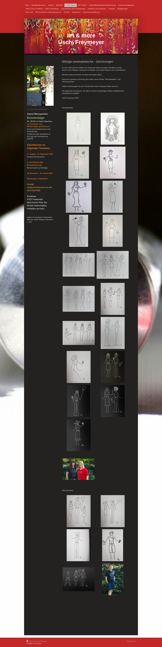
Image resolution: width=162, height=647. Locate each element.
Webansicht (131, 641)
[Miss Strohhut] (112, 163)
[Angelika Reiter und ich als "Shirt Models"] (79, 469)
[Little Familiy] (79, 511)
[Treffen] (113, 367)
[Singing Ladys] (79, 299)
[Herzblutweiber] (113, 333)
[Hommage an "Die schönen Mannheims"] (79, 333)
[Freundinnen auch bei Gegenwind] (113, 511)
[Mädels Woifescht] (113, 299)
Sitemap (43, 641)
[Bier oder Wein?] (112, 545)
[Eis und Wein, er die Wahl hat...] (78, 197)
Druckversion (34, 641)
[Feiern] (113, 401)
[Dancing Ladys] (113, 265)
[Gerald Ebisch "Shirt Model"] (112, 579)
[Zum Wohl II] (78, 231)
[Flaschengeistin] (79, 129)
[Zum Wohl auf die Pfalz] (79, 367)
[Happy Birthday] (78, 163)
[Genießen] (79, 435)
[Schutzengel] (113, 129)
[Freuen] (78, 401)
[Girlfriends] (79, 265)
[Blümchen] (113, 231)
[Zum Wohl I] (113, 197)
